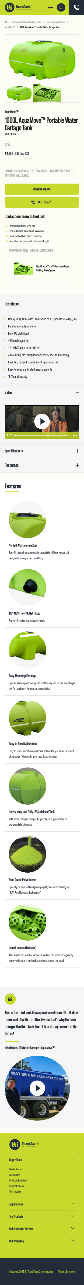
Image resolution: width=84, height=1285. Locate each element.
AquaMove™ (10, 27)
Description (12, 304)
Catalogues (14, 1175)
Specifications (14, 450)
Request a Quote (41, 189)
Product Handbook (18, 1180)
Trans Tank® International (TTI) (18, 7)
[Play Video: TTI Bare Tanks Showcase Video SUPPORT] (42, 421)
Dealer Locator (16, 1169)
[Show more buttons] (74, 435)
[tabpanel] (42, 68)
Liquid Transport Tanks (55, 22)
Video (8, 392)
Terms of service (66, 1271)
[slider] (41, 435)
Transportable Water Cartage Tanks (26, 22)
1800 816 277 (44, 202)
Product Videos (16, 1186)
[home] (6, 22)
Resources (11, 465)
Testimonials (15, 1191)
